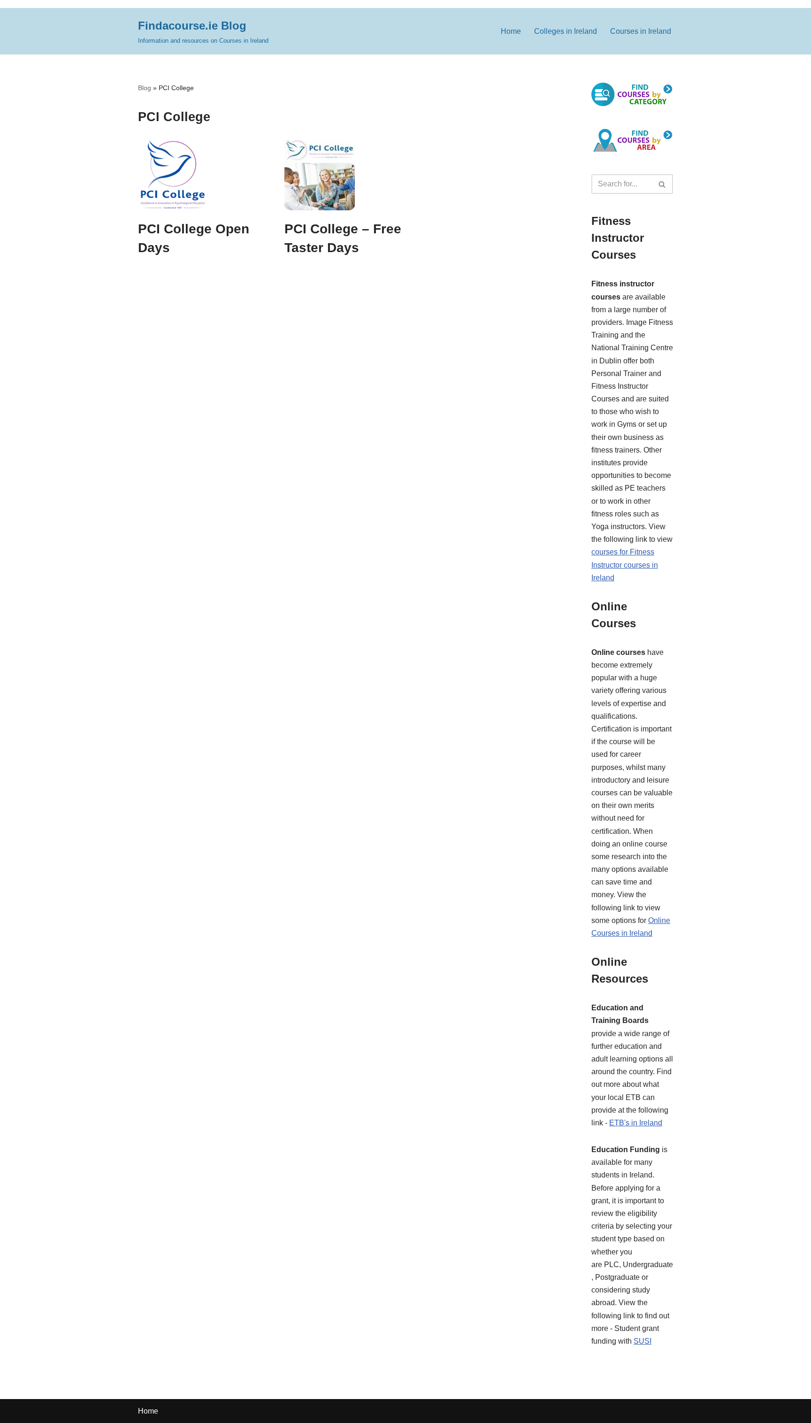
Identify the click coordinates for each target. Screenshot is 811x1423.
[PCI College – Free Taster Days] (350, 175)
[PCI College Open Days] (204, 175)
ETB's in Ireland (635, 1123)
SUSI (642, 1341)
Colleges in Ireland (565, 31)
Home (511, 31)
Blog (144, 88)
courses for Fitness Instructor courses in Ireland (624, 564)
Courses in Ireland (640, 31)
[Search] (662, 184)
